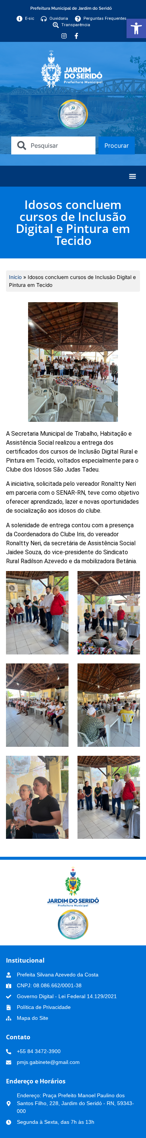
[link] (136, 28)
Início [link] (15, 277)
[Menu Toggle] (132, 176)
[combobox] (53, 145)
